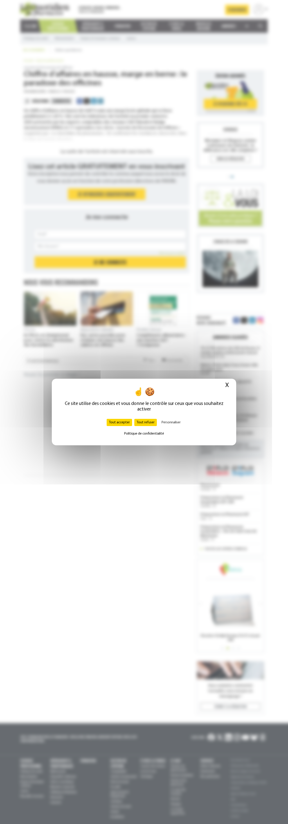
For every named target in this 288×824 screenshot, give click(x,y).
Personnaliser (171, 422)
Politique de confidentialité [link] (144, 433)
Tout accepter (119, 422)
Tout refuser (146, 422)
